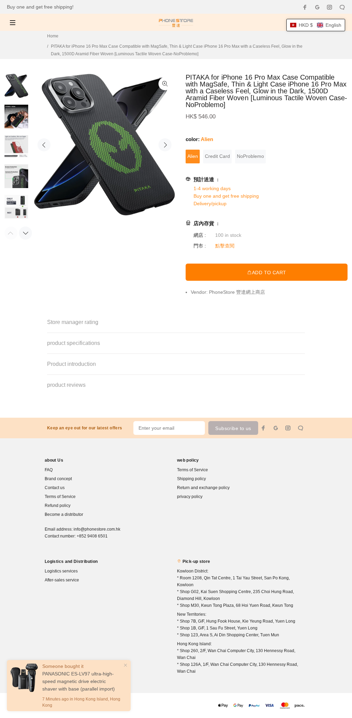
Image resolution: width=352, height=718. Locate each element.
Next (165, 144)
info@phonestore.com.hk (97, 529)
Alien (192, 156)
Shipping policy (191, 478)
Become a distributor (64, 514)
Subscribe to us (233, 428)
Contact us (55, 487)
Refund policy (57, 505)
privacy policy (189, 496)
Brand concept (58, 478)
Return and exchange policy (203, 487)
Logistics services (61, 571)
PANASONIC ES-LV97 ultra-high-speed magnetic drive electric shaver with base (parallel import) (78, 681)
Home (52, 36)
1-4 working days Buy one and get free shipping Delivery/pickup (226, 196)
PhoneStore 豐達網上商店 (237, 292)
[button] (316, 25)
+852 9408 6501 (92, 536)
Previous (44, 144)
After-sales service (62, 580)
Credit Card (217, 156)
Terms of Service (60, 496)
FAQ (49, 469)
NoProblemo (250, 156)
